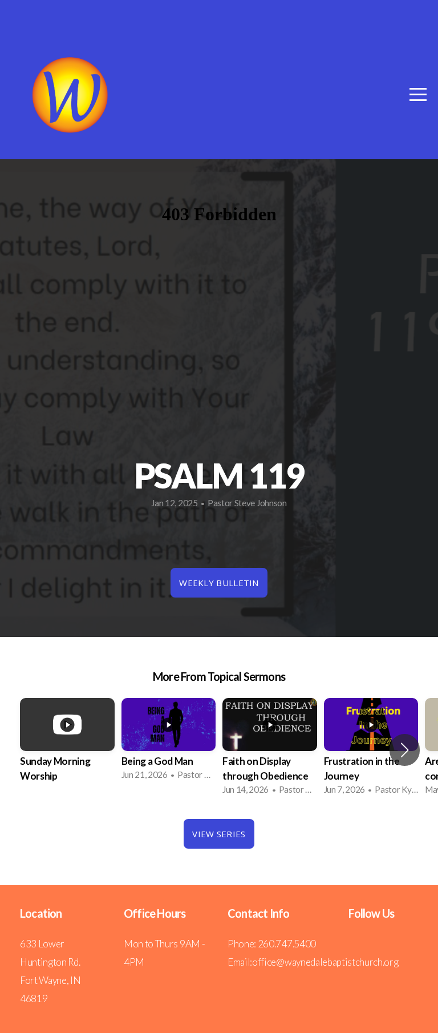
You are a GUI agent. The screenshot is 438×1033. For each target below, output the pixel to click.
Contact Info (258, 913)
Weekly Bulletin (219, 582)
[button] (404, 749)
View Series (218, 834)
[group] (67, 749)
